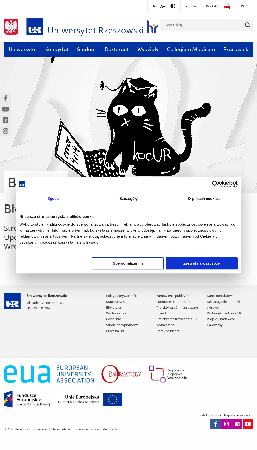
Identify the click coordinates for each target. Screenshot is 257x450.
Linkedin (237, 424)
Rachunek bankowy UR (224, 313)
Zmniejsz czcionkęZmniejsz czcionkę (155, 6)
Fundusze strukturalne (173, 301)
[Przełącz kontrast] (172, 6)
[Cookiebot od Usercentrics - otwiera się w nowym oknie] (216, 184)
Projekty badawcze (221, 319)
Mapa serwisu (116, 301)
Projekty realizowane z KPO (176, 319)
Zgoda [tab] (53, 198)
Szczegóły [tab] (128, 198)
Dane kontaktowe (220, 295)
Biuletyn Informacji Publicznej (227, 6)
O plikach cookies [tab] (204, 198)
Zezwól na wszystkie (201, 263)
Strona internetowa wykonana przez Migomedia (84, 429)
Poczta (191, 6)
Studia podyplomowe (122, 325)
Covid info (113, 319)
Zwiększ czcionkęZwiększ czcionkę (162, 6)
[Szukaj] (247, 25)
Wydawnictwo (116, 313)
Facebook (215, 424)
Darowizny (215, 325)
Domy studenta (168, 331)
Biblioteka (113, 307)
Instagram (226, 424)
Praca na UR (115, 331)
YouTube (248, 424)
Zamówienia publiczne (172, 295)
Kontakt (212, 6)
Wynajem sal (165, 325)
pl (242, 6)
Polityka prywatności (121, 295)
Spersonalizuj (125, 263)
